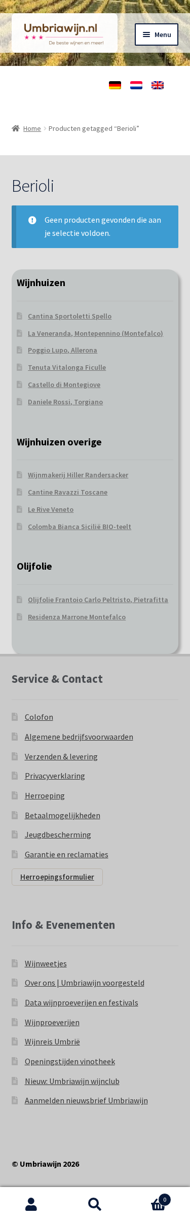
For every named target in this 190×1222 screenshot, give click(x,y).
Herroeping (45, 795)
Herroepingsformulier (57, 877)
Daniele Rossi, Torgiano (65, 401)
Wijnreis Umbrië (52, 1041)
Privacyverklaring (55, 776)
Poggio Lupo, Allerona (62, 350)
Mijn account (31, 1205)
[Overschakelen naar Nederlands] (136, 85)
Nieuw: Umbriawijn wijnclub (72, 1081)
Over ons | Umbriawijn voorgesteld (84, 982)
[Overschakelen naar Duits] (115, 85)
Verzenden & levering (61, 756)
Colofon (39, 717)
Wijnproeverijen (52, 1022)
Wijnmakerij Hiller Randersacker (78, 474)
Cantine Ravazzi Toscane (67, 492)
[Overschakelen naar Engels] (157, 85)
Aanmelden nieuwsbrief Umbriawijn (86, 1100)
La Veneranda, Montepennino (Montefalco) (95, 333)
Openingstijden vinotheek (70, 1061)
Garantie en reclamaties (66, 854)
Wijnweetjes (46, 963)
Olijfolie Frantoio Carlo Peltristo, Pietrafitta (98, 599)
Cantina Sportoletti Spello (69, 316)
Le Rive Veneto (50, 509)
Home (32, 128)
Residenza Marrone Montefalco (77, 616)
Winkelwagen (146, 1196)
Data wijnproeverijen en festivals (81, 1002)
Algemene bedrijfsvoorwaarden (79, 736)
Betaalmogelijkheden (62, 815)
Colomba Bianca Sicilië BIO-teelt (79, 526)
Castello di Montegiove (64, 384)
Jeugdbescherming (58, 834)
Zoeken (95, 1205)
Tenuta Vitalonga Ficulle (67, 367)
